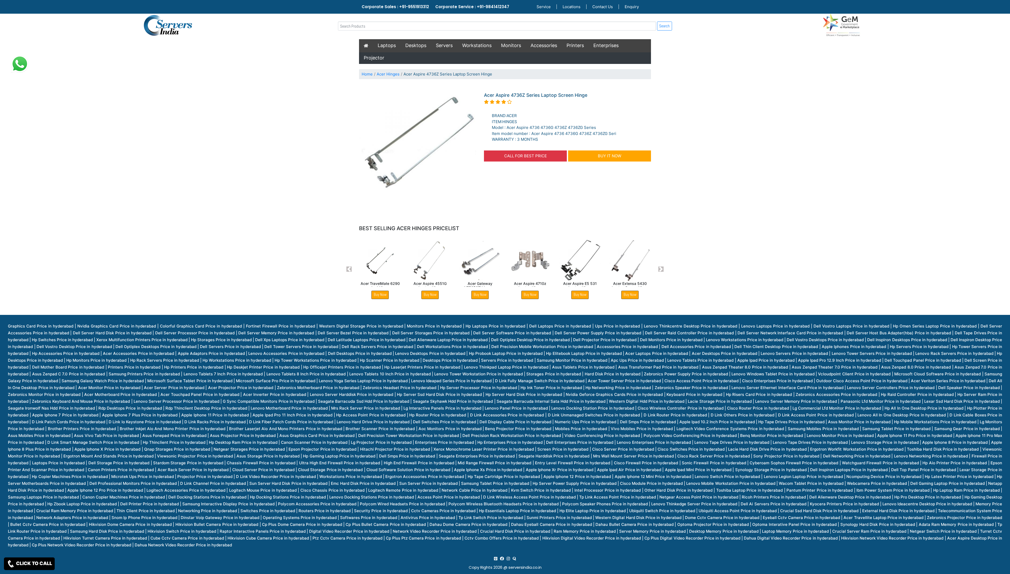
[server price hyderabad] (502, 558)
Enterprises (606, 45)
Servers (444, 45)
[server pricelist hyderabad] (508, 558)
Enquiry (632, 6)
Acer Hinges (388, 74)
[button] (349, 269)
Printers (575, 45)
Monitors (511, 45)
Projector (374, 58)
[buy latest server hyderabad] (514, 558)
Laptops (387, 45)
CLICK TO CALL (33, 563)
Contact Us (602, 6)
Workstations (477, 45)
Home (367, 74)
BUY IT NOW (609, 155)
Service (544, 6)
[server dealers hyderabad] (495, 558)
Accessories (544, 45)
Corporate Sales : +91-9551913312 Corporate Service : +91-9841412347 (435, 6)
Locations (571, 6)
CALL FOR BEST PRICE (525, 155)
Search (664, 25)
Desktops (415, 45)
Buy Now (380, 294)
